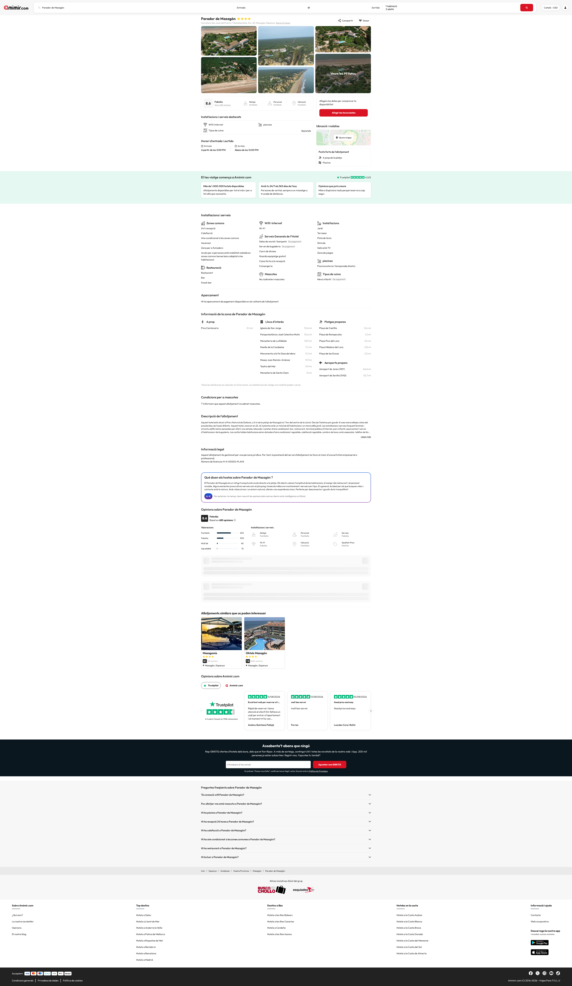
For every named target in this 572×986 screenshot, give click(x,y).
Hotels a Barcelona (146, 953)
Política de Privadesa (318, 771)
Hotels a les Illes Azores (279, 934)
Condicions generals (22, 980)
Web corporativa (540, 921)
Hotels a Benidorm (146, 946)
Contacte (536, 915)
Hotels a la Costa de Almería (411, 953)
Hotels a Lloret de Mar (148, 921)
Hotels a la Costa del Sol (409, 946)
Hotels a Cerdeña (276, 927)
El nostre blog (19, 934)
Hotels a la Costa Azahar (409, 915)
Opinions (16, 927)
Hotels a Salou (143, 915)
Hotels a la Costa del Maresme (412, 940)
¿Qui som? (17, 915)
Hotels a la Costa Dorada (410, 934)
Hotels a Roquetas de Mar (149, 940)
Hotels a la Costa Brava (409, 927)
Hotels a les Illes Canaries (280, 921)
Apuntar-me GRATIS (329, 764)
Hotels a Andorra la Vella (149, 927)
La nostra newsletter (23, 921)
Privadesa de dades (48, 980)
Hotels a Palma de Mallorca (150, 934)
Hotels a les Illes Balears (280, 915)
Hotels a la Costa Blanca (409, 921)
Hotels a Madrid (144, 959)
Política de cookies (73, 980)
